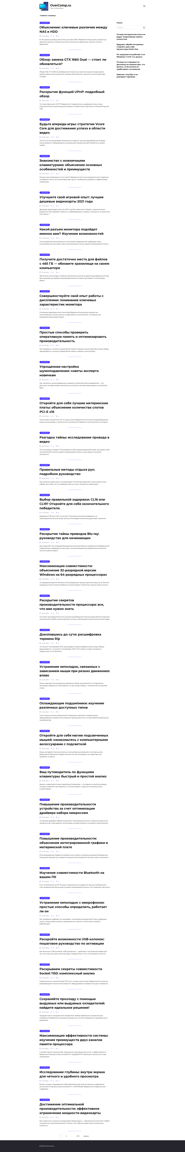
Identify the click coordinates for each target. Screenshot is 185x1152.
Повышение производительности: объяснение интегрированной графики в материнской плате (74, 843)
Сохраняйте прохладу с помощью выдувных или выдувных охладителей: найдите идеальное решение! (72, 1003)
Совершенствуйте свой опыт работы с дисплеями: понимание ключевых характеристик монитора (72, 300)
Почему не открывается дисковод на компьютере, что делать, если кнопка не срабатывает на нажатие (131, 65)
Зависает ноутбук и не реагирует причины (127, 75)
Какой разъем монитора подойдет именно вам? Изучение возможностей (71, 232)
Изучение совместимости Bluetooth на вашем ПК (72, 875)
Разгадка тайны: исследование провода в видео (74, 440)
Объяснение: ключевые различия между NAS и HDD (73, 30)
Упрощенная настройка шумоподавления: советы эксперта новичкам (69, 371)
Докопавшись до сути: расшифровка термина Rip (70, 637)
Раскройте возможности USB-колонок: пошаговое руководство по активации (72, 941)
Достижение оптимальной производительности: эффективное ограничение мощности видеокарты (70, 1108)
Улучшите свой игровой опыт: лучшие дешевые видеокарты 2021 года (72, 199)
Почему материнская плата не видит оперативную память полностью (131, 36)
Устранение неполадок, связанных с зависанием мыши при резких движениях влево (75, 671)
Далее (86, 1136)
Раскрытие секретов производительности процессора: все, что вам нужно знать (72, 604)
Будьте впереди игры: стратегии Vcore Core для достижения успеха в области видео (72, 128)
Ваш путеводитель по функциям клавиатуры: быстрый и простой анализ (73, 774)
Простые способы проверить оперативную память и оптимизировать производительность (73, 336)
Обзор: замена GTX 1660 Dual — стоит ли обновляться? (73, 62)
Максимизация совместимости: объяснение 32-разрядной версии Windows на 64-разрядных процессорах (73, 570)
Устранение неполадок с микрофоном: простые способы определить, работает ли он (73, 907)
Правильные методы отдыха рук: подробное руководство (67, 472)
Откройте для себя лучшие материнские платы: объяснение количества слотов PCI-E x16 (74, 407)
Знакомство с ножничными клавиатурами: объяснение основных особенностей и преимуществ (71, 165)
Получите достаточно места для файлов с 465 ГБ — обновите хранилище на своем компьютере (74, 263)
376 (77, 1136)
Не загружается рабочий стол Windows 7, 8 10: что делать (131, 55)
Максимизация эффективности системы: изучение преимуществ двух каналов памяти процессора (74, 1040)
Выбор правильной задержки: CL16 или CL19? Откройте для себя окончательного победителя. (74, 504)
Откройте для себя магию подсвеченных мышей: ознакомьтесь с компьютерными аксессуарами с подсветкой (74, 740)
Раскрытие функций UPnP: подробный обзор (72, 94)
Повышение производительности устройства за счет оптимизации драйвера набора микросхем (68, 808)
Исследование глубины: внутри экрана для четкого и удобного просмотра (72, 1074)
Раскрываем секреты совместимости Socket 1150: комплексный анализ (71, 971)
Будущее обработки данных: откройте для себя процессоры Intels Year (130, 46)
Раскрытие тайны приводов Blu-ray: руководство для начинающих (69, 536)
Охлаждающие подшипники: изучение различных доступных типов (72, 705)
